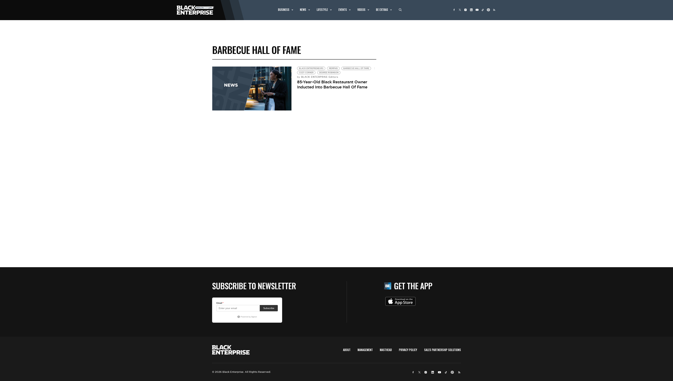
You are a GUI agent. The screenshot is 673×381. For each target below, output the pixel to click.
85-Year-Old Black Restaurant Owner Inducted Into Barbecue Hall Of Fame (332, 84)
